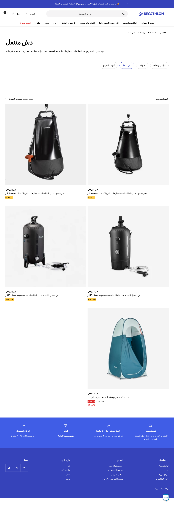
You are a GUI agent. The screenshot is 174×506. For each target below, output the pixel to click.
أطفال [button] (37, 23)
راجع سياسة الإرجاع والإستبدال (23, 435)
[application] (165, 497)
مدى (68, 474)
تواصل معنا (164, 465)
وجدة (96, 435)
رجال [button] (55, 23)
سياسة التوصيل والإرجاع (112, 478)
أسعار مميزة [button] (25, 23)
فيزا (68, 465)
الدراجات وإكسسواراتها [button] (109, 23)
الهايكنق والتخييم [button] (130, 23)
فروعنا (166, 470)
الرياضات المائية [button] (68, 23)
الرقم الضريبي (117, 474)
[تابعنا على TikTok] (9, 468)
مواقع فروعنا (163, 474)
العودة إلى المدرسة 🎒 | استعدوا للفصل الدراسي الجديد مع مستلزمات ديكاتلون (87, 3)
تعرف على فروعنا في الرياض (110, 435)
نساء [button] (47, 23)
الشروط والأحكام (116, 465)
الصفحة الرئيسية (162, 32)
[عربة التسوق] (6, 13)
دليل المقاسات (162, 478)
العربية (32, 14)
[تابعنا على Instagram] (16, 468)
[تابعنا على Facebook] (24, 468)
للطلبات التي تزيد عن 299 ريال (154, 435)
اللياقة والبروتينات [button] (87, 23)
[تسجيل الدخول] (12, 13)
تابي (68, 478)
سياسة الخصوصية (115, 470)
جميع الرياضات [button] (148, 23)
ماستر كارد (65, 470)
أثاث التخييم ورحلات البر (145, 32)
